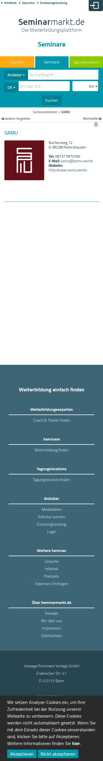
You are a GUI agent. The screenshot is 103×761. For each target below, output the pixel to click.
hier (76, 743)
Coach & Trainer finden (51, 420)
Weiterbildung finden (51, 450)
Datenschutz (51, 635)
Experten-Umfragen (51, 583)
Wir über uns (51, 620)
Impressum (51, 628)
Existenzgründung (53, 3)
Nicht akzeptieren (58, 754)
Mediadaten (52, 509)
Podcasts (51, 576)
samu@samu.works (77, 160)
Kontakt (51, 613)
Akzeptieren (22, 754)
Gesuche (28, 3)
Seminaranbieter (45, 112)
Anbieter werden (51, 516)
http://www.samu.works (68, 170)
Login (51, 531)
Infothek (10, 3)
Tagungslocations (86, 62)
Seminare (52, 62)
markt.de (51, 25)
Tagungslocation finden (51, 479)
